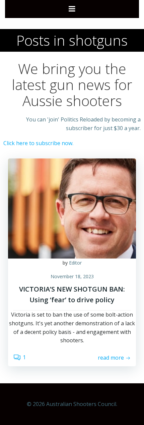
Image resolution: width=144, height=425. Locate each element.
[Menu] (72, 9)
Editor (75, 263)
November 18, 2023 (72, 276)
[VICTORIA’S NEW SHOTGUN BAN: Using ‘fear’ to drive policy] (72, 207)
